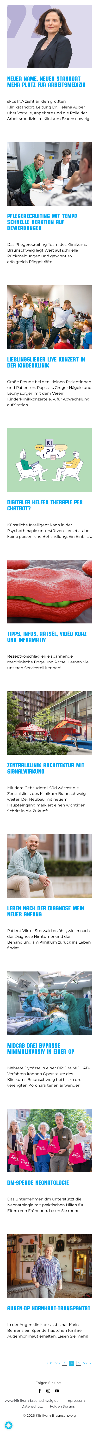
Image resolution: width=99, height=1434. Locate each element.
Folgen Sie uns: (62, 1406)
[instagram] (48, 1391)
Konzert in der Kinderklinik (46, 362)
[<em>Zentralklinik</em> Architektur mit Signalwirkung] (49, 723)
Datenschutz (32, 1406)
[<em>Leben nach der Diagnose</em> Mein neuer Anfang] (49, 866)
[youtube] (57, 1391)
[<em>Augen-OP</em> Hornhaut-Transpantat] (49, 1266)
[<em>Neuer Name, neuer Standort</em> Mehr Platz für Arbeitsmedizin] (49, 36)
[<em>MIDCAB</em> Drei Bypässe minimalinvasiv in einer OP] (49, 1003)
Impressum (75, 1400)
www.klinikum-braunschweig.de (31, 1400)
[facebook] (40, 1391)
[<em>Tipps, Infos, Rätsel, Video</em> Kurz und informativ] (49, 591)
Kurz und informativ (47, 636)
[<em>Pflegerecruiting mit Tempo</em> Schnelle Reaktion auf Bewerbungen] (49, 174)
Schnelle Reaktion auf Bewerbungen (42, 221)
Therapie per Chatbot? (45, 505)
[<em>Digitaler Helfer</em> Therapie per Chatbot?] (49, 460)
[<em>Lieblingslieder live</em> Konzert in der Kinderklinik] (49, 317)
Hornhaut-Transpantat (48, 1308)
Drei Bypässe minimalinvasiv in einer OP (40, 1048)
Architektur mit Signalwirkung (45, 767)
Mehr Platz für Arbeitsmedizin (46, 81)
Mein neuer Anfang (45, 911)
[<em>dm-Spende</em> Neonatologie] (49, 1140)
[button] (8, 1425)
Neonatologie (38, 1182)
